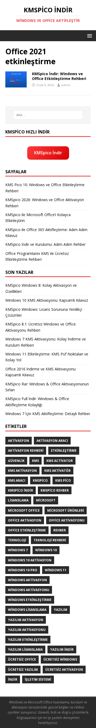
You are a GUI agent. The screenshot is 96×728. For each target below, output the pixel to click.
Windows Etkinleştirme (29, 599)
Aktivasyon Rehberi (25, 450)
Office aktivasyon (24, 520)
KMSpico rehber (55, 490)
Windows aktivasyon (27, 580)
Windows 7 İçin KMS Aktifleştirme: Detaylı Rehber (47, 413)
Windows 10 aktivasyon (29, 560)
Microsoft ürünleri (65, 510)
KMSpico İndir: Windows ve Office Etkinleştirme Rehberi (59, 76)
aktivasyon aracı (52, 440)
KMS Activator (59, 460)
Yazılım (60, 609)
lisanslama (18, 500)
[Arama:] (48, 115)
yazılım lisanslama (25, 649)
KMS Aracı (16, 480)
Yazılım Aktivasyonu (27, 629)
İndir (12, 679)
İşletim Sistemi (38, 679)
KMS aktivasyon (22, 470)
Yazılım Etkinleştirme (28, 639)
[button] (89, 35)
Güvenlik (16, 460)
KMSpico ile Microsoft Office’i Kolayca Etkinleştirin (38, 217)
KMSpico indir (20, 490)
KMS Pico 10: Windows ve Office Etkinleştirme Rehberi (45, 187)
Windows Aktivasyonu (28, 590)
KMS (35, 460)
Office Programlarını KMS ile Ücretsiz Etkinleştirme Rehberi (37, 256)
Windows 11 (55, 570)
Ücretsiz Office (22, 659)
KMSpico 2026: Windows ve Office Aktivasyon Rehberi (44, 202)
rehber (59, 530)
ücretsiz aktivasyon (64, 669)
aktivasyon (18, 440)
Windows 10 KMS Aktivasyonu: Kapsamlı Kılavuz (46, 300)
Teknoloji (17, 540)
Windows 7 (18, 550)
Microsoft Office (24, 510)
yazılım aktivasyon (25, 620)
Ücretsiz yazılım (23, 669)
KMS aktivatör (57, 470)
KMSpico (40, 480)
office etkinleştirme (27, 530)
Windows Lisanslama (27, 609)
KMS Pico (63, 480)
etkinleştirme (64, 450)
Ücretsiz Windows (60, 659)
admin (65, 85)
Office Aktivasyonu (67, 520)
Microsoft (45, 500)
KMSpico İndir (48, 153)
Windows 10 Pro (22, 570)
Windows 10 (46, 550)
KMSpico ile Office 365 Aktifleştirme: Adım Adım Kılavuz (46, 232)
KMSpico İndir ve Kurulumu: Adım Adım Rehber (45, 244)
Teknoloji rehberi (50, 540)
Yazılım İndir (62, 649)
